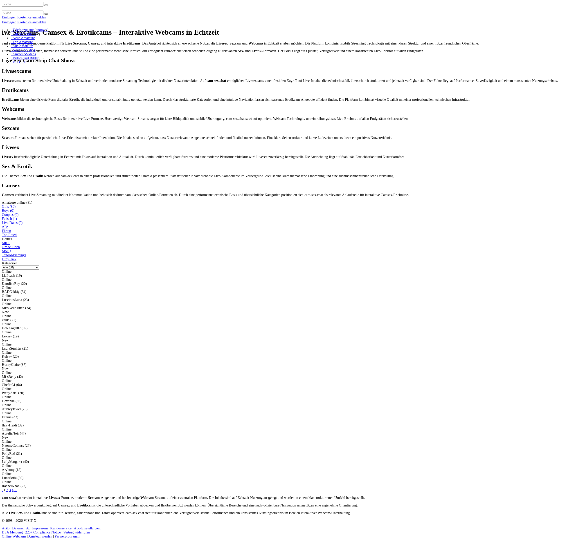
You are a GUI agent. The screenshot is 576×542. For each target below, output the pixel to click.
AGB (6, 528)
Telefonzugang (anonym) (29, 30)
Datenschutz (21, 528)
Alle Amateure (22, 46)
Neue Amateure (23, 38)
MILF (6, 243)
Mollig (6, 251)
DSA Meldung (12, 532)
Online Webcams (14, 536)
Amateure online (23, 34)
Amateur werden (40, 536)
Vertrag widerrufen (76, 532)
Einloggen (9, 17)
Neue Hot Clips (23, 50)
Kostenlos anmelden (31, 17)
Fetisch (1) (9, 219)
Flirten (6, 231)
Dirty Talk (9, 259)
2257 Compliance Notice (43, 532)
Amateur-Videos (23, 54)
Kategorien (10, 263)
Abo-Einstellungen (87, 528)
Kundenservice (61, 528)
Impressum (40, 528)
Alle (5, 227)
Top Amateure (22, 42)
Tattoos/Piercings (14, 255)
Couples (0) (10, 214)
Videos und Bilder (24, 58)
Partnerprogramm (67, 536)
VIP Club (18, 62)
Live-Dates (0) (12, 223)
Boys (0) (8, 210)
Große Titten (11, 247)
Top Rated (9, 235)
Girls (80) (9, 206)
